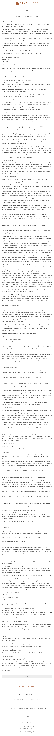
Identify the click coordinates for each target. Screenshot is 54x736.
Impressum (27, 684)
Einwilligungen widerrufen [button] (9, 341)
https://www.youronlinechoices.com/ (13, 265)
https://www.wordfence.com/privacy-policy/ (12, 500)
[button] (27, 10)
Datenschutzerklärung (27, 686)
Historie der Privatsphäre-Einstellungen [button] (12, 339)
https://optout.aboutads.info (44, 263)
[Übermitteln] (50, 676)
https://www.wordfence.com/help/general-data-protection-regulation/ (19, 506)
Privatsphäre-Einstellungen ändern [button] (11, 337)
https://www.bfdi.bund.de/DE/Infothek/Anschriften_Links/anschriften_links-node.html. (22, 154)
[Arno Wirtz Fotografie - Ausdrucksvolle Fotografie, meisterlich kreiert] (27, 3)
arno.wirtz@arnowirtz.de (11, 64)
